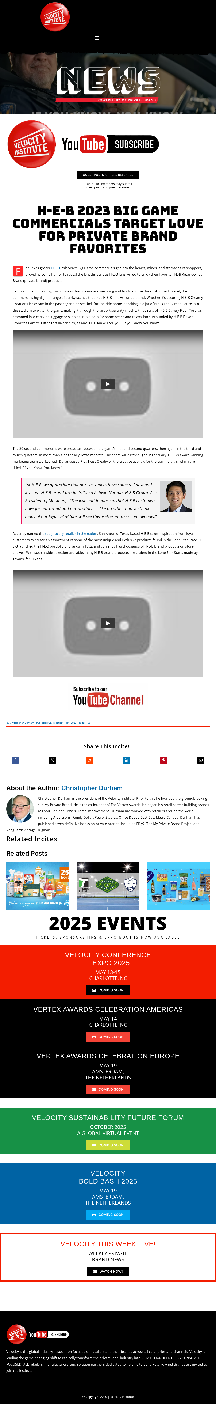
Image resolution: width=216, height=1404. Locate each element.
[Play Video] (108, 384)
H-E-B (55, 268)
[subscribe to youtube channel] (108, 685)
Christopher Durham (22, 722)
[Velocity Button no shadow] (55, 3)
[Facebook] (15, 760)
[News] (108, 67)
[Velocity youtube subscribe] (83, 120)
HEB (88, 722)
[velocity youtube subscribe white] (38, 1325)
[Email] (200, 760)
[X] (52, 760)
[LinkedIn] (126, 760)
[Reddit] (89, 760)
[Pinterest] (163, 760)
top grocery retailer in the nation (71, 533)
